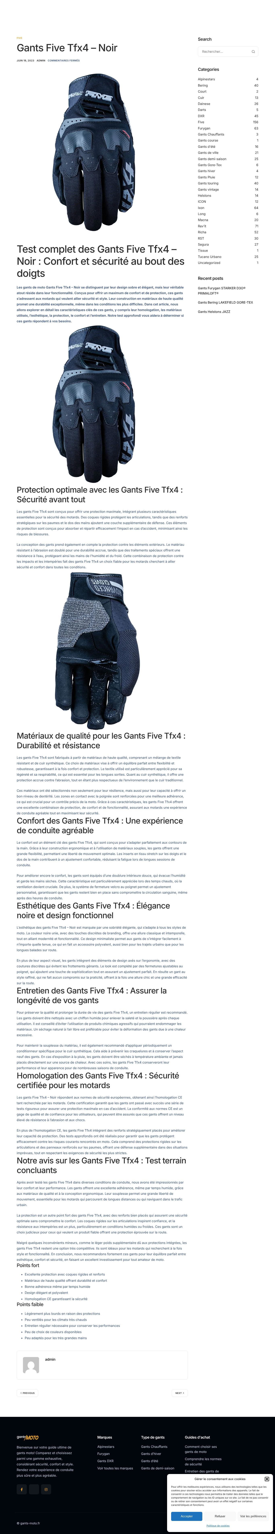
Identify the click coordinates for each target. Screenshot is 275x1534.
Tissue (203, 250)
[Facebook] (22, 1489)
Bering (203, 85)
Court (202, 91)
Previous (29, 1393)
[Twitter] (34, 1489)
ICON (202, 202)
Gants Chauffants (211, 134)
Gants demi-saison (212, 159)
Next (178, 1393)
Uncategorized (209, 263)
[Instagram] (46, 1489)
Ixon (201, 208)
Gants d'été (206, 147)
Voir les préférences (253, 1516)
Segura (203, 244)
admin (41, 60)
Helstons (204, 195)
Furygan (204, 128)
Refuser (220, 1516)
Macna (203, 220)
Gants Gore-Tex (210, 165)
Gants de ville (208, 153)
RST (201, 238)
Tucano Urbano (209, 257)
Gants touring (208, 183)
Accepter (187, 1516)
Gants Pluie (206, 177)
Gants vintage (208, 189)
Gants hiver (206, 171)
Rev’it (202, 226)
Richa (202, 232)
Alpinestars (206, 79)
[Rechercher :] (228, 52)
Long (202, 214)
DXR (201, 116)
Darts (202, 110)
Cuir (201, 98)
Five (19, 37)
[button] (267, 1479)
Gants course (208, 140)
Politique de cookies (218, 1525)
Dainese (204, 104)
